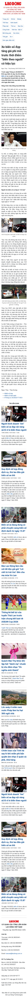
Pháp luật (5, 26)
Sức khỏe (16, 33)
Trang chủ (6, 19)
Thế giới (5, 37)
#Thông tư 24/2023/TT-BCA (13, 398)
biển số (3, 76)
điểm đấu (10, 494)
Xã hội (13, 19)
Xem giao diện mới (8, 40)
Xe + (11, 37)
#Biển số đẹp (8, 393)
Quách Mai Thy (17, 678)
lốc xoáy (10, 720)
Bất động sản (7, 33)
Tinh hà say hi (8, 768)
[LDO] (14, 414)
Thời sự (13, 26)
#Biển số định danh (10, 395)
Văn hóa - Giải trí (17, 30)
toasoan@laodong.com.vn (14, 953)
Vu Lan (13, 583)
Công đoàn (6, 30)
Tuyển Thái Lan (6, 628)
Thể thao (5, 22)
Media (19, 19)
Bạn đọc (20, 26)
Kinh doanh (14, 22)
